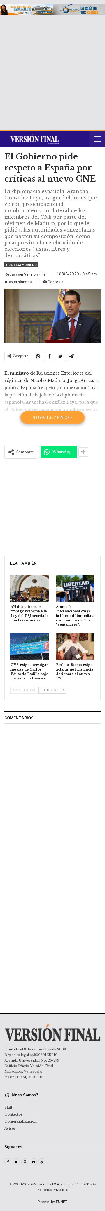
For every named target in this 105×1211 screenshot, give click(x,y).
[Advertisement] (52, 70)
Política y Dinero (21, 265)
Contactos (13, 1114)
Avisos (10, 1128)
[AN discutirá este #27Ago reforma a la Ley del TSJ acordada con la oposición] (29, 588)
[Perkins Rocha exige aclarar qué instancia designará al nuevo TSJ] (75, 646)
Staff (8, 1107)
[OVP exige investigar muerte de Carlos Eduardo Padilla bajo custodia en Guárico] (29, 646)
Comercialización (20, 1121)
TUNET (61, 1202)
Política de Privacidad (52, 1190)
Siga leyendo (52, 417)
